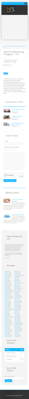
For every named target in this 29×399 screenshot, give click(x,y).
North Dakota (7, 289)
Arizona (16, 272)
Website (5, 73)
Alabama (16, 271)
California (7, 273)
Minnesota (17, 285)
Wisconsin (7, 302)
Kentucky (16, 281)
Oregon (16, 294)
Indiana (16, 280)
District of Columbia (18, 275)
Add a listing (16, 396)
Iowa (6, 279)
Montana (6, 288)
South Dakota (17, 297)
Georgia (6, 277)
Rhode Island (17, 296)
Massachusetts (17, 283)
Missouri (6, 287)
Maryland (6, 284)
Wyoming (6, 303)
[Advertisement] (14, 30)
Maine (16, 284)
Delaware (6, 276)
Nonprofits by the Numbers (18, 214)
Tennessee (7, 298)
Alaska (6, 271)
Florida (16, 276)
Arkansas (6, 272)
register (13, 254)
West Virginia (17, 302)
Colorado (16, 273)
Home (5, 46)
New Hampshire (8, 290)
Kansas (6, 281)
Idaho (16, 279)
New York (6, 293)
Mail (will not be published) (12, 147)
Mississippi (17, 287)
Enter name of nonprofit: (9, 376)
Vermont (6, 301)
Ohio (15, 293)
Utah (6, 300)
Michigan (6, 285)
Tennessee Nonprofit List (11, 46)
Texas (16, 298)
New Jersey (17, 290)
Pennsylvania (7, 296)
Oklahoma (7, 294)
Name (7, 141)
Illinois (6, 280)
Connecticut (7, 275)
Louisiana (6, 283)
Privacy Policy (7, 257)
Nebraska (16, 289)
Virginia (16, 300)
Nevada (16, 292)
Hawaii (16, 277)
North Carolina (17, 288)
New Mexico (7, 292)
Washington (17, 301)
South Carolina (7, 297)
